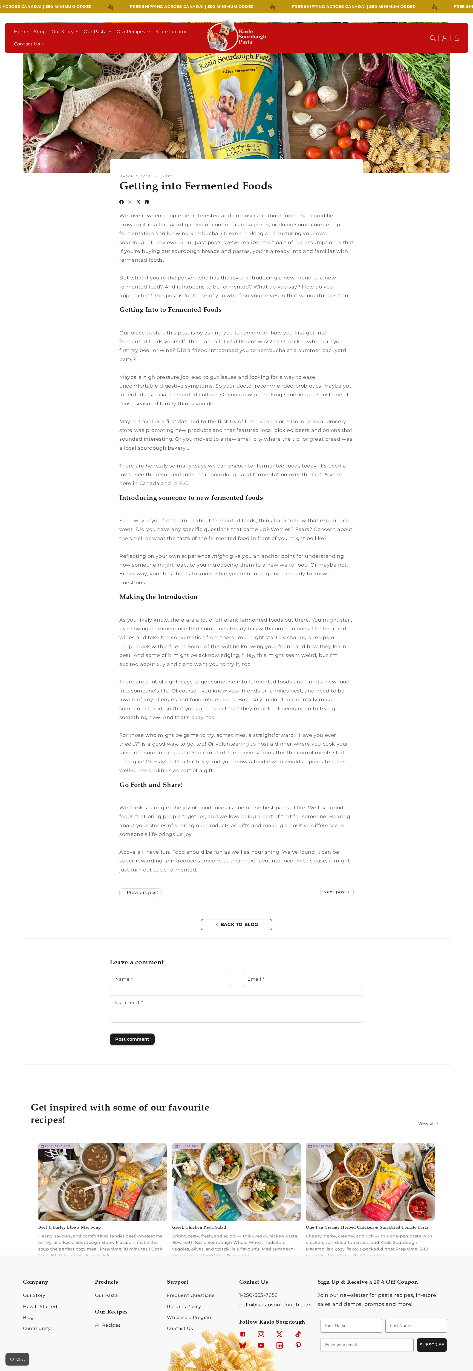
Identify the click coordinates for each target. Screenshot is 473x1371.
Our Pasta (95, 31)
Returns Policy (184, 1306)
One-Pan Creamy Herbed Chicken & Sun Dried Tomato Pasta (377, 1210)
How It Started (40, 1306)
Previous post (141, 892)
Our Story (62, 31)
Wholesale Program (190, 1317)
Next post (335, 891)
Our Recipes (131, 31)
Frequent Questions (190, 1295)
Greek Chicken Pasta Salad (196, 1210)
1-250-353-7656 (258, 1295)
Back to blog (239, 924)
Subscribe (432, 1344)
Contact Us (27, 44)
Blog (28, 1317)
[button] (433, 38)
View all (437, 1101)
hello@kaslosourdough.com (275, 1305)
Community (37, 1328)
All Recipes (108, 1325)
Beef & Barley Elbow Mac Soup (57, 1210)
